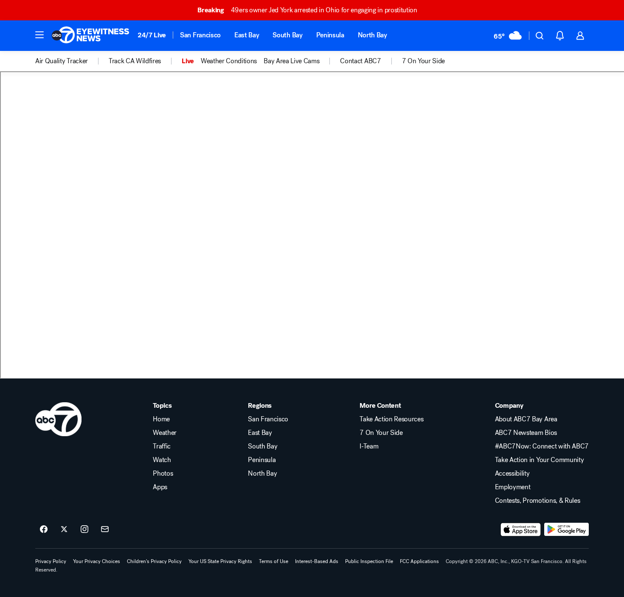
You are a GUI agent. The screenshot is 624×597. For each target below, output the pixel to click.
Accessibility (512, 473)
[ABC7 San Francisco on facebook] (43, 529)
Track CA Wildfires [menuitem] (135, 61)
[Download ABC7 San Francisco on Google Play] (566, 529)
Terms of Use (273, 561)
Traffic (162, 446)
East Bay (246, 35)
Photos (163, 473)
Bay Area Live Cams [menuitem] (291, 61)
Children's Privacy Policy (154, 561)
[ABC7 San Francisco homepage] (90, 35)
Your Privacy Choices (96, 561)
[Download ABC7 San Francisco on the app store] (520, 529)
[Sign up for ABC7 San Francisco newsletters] (104, 529)
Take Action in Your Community (539, 460)
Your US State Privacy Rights (220, 561)
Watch (162, 460)
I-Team (369, 446)
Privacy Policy (50, 561)
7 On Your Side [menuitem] (423, 61)
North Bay (372, 35)
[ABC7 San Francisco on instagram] (84, 529)
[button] (39, 34)
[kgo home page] (58, 419)
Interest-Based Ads (316, 561)
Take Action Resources (391, 419)
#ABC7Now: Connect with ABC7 (542, 446)
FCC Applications (419, 561)
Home (161, 419)
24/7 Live (152, 35)
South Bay (287, 35)
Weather (165, 432)
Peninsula (330, 35)
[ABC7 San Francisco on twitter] (64, 529)
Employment (513, 487)
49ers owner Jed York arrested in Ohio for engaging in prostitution (307, 10)
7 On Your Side (381, 432)
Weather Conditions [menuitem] (229, 61)
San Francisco (200, 35)
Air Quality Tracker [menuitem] (61, 61)
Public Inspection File (369, 561)
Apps (160, 487)
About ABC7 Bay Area (526, 419)
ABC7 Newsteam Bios (526, 432)
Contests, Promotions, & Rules (537, 500)
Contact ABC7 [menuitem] (360, 61)
